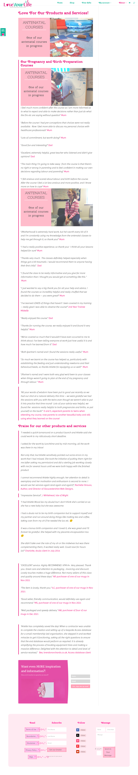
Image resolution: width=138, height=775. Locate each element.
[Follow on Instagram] (77, 740)
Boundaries (31, 736)
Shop (72, 3)
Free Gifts (86, 3)
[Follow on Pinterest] (77, 746)
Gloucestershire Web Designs (58, 488)
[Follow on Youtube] (77, 751)
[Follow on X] (77, 735)
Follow (83, 730)
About (122, 3)
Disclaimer (31, 743)
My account (104, 3)
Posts (59, 3)
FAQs (31, 757)
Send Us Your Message (108, 752)
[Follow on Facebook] (77, 729)
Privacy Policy (31, 750)
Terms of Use (31, 729)
